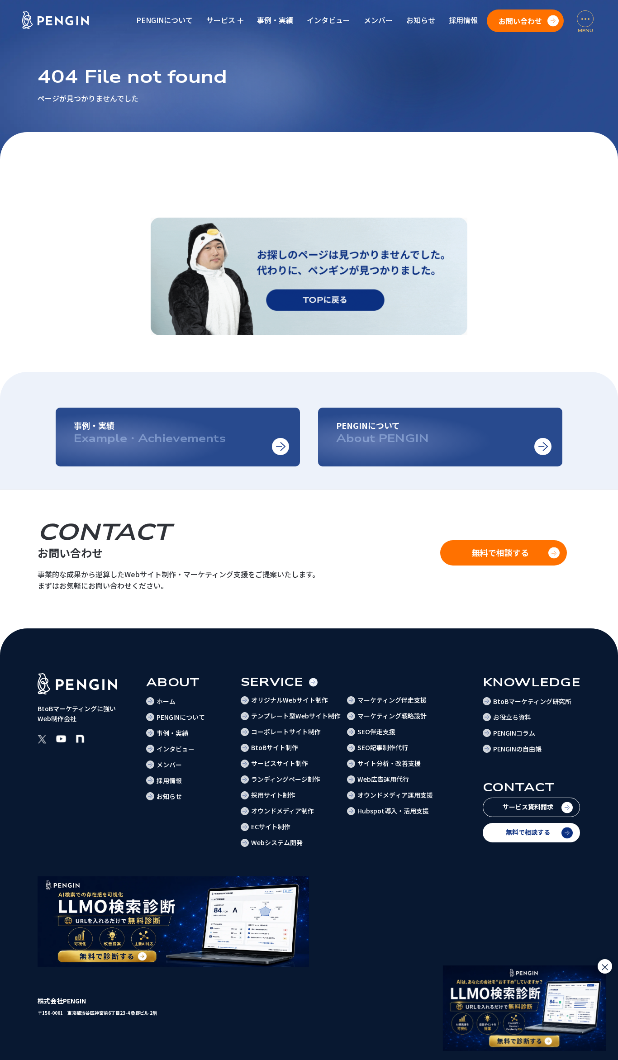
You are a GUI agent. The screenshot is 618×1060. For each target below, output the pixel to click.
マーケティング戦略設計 (392, 715)
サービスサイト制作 (279, 763)
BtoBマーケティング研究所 (532, 701)
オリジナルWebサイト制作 (289, 699)
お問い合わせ (520, 20)
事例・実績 (275, 19)
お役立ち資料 (512, 717)
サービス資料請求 (528, 806)
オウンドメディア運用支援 (395, 794)
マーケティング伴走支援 (392, 699)
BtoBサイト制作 (274, 747)
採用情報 (463, 19)
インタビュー (328, 19)
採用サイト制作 (273, 794)
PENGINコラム (514, 732)
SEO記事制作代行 (382, 747)
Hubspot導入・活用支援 (393, 810)
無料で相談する (528, 832)
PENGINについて (164, 19)
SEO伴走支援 (376, 731)
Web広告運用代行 (383, 779)
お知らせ (420, 19)
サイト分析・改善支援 (389, 763)
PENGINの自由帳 (517, 748)
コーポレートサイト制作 (286, 731)
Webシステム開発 (277, 842)
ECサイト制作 (270, 826)
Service (272, 682)
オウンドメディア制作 (282, 810)
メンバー (378, 19)
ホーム (166, 701)
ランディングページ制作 (285, 779)
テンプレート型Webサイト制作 (296, 715)
